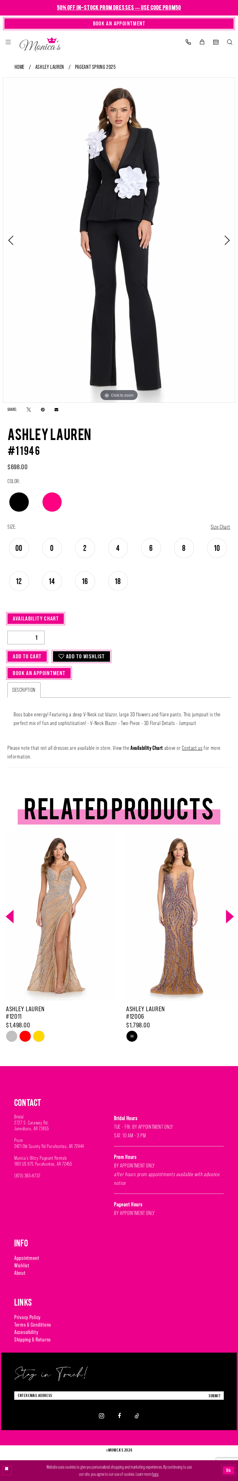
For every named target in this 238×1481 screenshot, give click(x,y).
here (155, 1474)
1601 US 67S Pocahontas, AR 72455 (43, 1164)
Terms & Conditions (32, 1325)
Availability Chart (36, 618)
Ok (228, 1470)
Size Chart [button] (220, 527)
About (20, 1273)
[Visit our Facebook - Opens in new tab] (119, 1415)
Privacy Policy (27, 1317)
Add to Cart (27, 656)
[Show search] (230, 42)
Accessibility (26, 1332)
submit (215, 1395)
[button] (8, 42)
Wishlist (21, 1265)
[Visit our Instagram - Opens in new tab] (101, 1415)
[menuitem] (8, 42)
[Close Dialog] (7, 1470)
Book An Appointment (39, 673)
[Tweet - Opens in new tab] (28, 409)
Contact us (192, 748)
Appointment (26, 1258)
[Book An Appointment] (216, 42)
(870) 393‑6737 (27, 1175)
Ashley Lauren (49, 67)
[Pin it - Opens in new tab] (43, 409)
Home (19, 67)
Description (24, 690)
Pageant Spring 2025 (95, 67)
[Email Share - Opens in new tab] (56, 409)
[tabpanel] (119, 240)
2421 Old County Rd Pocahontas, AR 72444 (49, 1146)
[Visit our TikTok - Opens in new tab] (136, 1415)
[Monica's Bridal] (40, 43)
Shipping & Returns (32, 1339)
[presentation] (59, 917)
